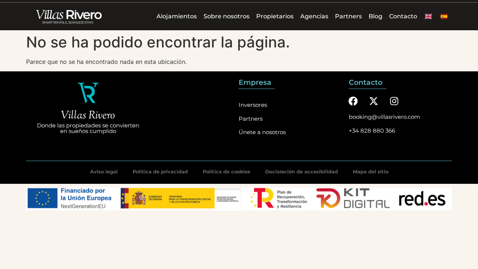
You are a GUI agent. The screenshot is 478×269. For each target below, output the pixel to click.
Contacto (403, 16)
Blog (375, 16)
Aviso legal (104, 171)
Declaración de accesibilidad (301, 171)
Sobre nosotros (226, 16)
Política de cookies (226, 171)
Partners (348, 16)
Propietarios (275, 16)
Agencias (314, 16)
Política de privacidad (160, 171)
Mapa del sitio (370, 171)
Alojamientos (176, 16)
